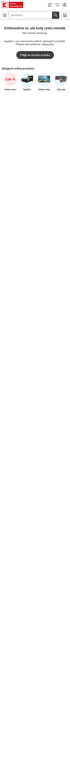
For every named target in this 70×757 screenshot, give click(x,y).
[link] (49, 5)
